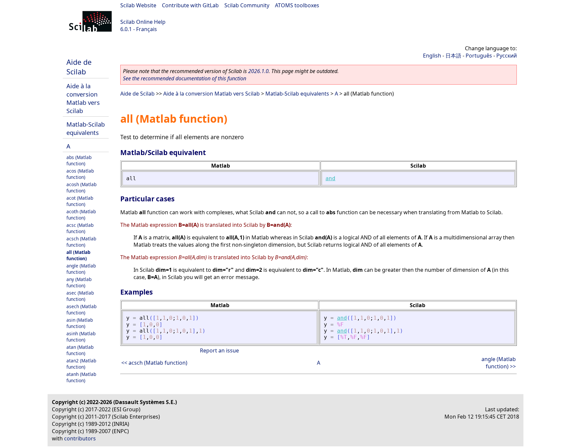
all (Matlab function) (78, 255)
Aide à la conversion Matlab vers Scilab (83, 98)
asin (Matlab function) (79, 323)
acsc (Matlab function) (80, 228)
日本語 (453, 55)
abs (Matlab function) (79, 160)
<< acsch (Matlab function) (154, 362)
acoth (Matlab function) (81, 214)
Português (479, 55)
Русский (506, 55)
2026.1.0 (258, 71)
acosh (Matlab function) (81, 187)
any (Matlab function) (79, 282)
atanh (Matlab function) (81, 377)
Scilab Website (138, 5)
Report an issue (219, 350)
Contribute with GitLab (190, 5)
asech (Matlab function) (81, 309)
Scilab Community (246, 5)
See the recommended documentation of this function (184, 78)
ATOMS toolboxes (297, 5)
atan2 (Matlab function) (81, 363)
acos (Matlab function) (80, 174)
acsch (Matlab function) (81, 241)
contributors (80, 438)
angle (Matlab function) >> (498, 362)
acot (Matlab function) (79, 201)
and (330, 178)
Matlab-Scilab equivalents (85, 128)
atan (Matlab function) (80, 350)
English (432, 55)
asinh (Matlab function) (80, 336)
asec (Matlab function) (80, 296)
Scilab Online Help (143, 21)
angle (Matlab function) (81, 269)
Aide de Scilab (79, 66)
